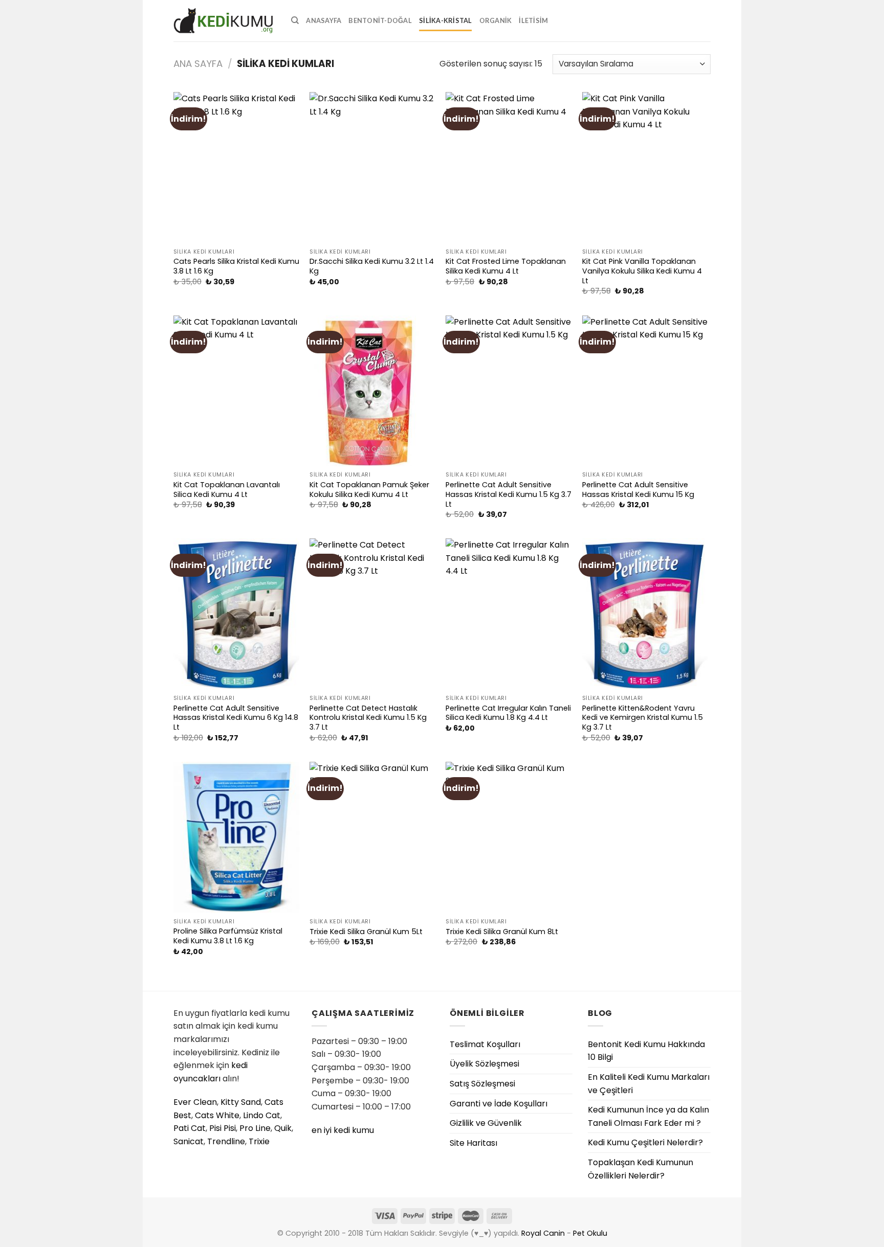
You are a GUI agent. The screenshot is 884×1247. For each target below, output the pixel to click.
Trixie (259, 1141)
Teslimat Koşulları (485, 1044)
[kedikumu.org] (224, 21)
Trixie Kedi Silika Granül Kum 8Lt (502, 932)
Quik (283, 1128)
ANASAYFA (323, 20)
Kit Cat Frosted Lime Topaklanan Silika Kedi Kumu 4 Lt (506, 266)
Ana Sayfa (198, 63)
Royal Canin (543, 1233)
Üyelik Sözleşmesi (484, 1064)
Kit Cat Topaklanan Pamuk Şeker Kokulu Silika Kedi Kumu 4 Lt (369, 489)
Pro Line (255, 1128)
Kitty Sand (240, 1102)
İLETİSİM (533, 20)
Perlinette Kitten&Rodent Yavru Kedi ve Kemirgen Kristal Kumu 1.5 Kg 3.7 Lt (642, 718)
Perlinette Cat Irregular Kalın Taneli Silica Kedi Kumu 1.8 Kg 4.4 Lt (508, 713)
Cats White (217, 1115)
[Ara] (295, 20)
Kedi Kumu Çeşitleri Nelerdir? (645, 1142)
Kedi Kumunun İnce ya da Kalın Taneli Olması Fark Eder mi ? (648, 1116)
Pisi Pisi (222, 1128)
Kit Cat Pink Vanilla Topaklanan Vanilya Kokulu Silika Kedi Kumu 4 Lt (642, 271)
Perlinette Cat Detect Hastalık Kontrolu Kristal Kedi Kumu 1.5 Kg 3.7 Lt (368, 718)
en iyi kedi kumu (343, 1130)
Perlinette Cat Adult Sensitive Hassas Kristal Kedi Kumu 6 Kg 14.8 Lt (235, 718)
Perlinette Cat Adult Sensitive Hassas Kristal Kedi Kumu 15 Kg (638, 489)
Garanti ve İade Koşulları (498, 1103)
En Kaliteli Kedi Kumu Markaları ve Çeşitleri (649, 1083)
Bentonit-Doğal (380, 20)
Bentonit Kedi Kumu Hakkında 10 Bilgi (646, 1050)
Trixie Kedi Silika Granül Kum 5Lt (366, 932)
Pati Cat (189, 1128)
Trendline (226, 1141)
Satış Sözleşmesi (482, 1084)
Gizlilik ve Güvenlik (486, 1123)
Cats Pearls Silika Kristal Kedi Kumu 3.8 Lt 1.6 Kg (236, 266)
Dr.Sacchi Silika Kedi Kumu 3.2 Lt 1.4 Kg (372, 266)
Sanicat (188, 1141)
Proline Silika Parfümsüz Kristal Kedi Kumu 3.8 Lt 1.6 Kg (227, 935)
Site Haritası (473, 1143)
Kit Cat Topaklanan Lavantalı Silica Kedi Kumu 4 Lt (226, 489)
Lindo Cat (261, 1115)
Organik (495, 20)
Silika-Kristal (445, 20)
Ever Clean (195, 1102)
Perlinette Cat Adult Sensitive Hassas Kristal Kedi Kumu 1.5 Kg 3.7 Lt (508, 494)
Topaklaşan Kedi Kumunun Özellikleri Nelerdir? (640, 1169)
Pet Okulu (590, 1233)
